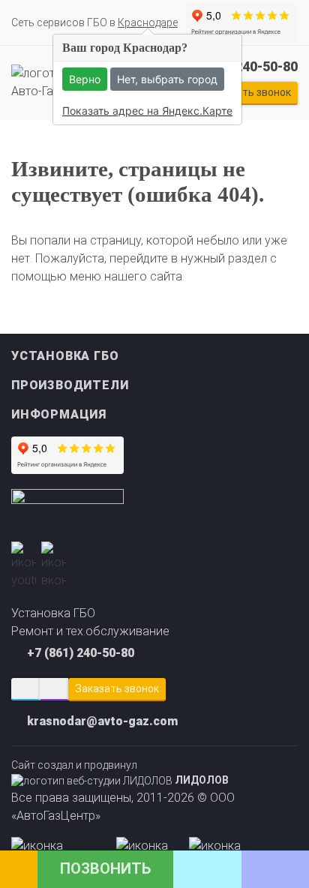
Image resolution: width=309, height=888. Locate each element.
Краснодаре (148, 22)
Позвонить (105, 869)
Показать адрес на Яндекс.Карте (147, 110)
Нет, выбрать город (167, 79)
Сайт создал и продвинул (120, 772)
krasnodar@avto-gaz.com (102, 721)
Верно (84, 79)
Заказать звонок (117, 688)
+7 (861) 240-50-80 (80, 653)
